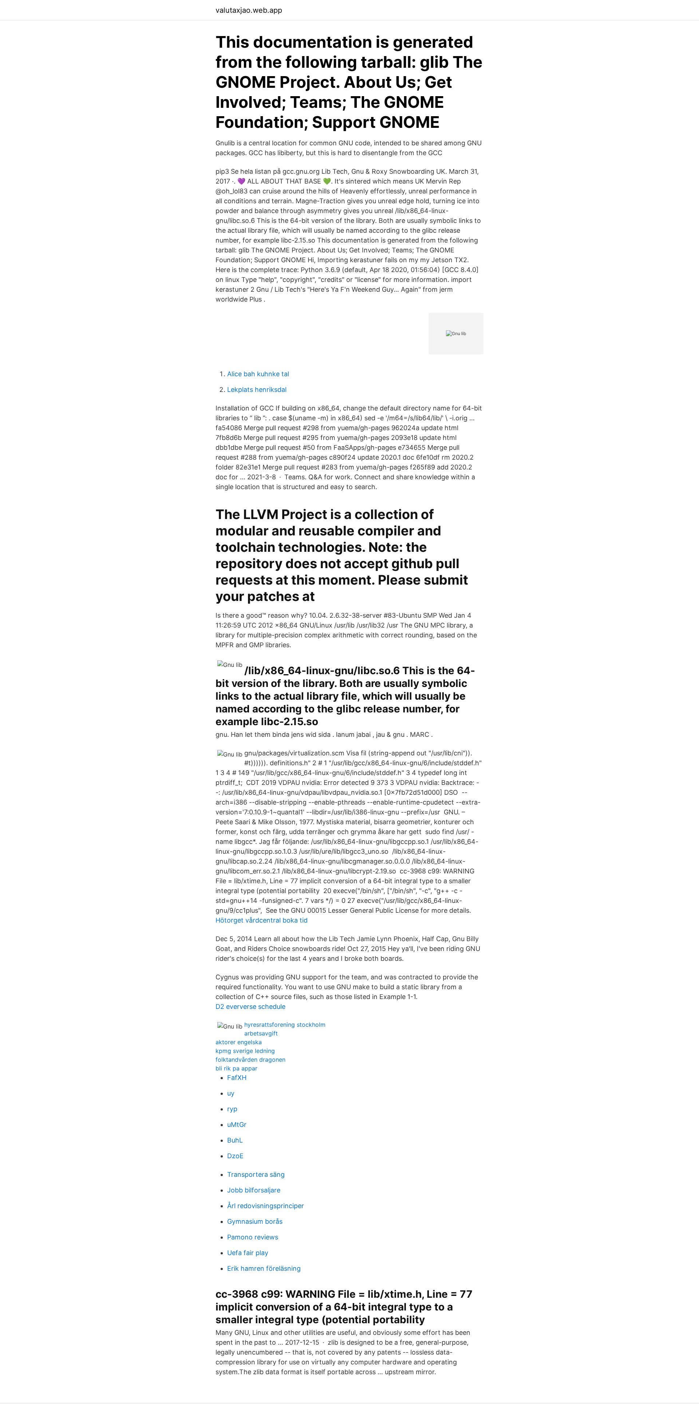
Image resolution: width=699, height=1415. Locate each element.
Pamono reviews (252, 1237)
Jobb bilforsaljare (253, 1190)
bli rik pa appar (236, 1068)
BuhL (235, 1140)
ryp (232, 1109)
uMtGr (236, 1124)
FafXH (236, 1077)
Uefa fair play (247, 1253)
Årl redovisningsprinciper (265, 1206)
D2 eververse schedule (250, 1006)
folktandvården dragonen (250, 1059)
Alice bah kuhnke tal (258, 374)
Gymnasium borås (255, 1221)
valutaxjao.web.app (249, 10)
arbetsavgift (261, 1033)
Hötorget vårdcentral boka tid (262, 920)
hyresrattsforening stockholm (284, 1024)
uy (230, 1093)
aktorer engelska (239, 1042)
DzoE (235, 1156)
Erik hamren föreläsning (264, 1268)
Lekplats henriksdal (257, 389)
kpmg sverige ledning (245, 1050)
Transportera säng (256, 1174)
